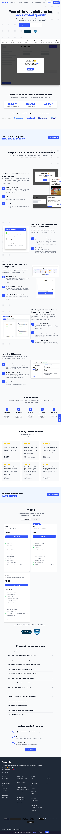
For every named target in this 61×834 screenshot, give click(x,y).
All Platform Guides (21, 797)
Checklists (4, 781)
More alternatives (20, 792)
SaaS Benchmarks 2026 (36, 807)
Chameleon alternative (21, 787)
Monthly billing (26, 519)
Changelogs (4, 788)
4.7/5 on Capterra (30, 436)
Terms (47, 781)
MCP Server (34, 803)
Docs (32, 2)
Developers (38, 2)
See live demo (36, 25)
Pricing (20, 2)
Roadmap (26, 2)
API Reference (34, 800)
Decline (41, 832)
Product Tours (5, 778)
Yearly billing (35, 519)
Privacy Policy (35, 832)
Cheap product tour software (23, 789)
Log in (49, 2)
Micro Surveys (5, 797)
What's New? (34, 783)
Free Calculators (34, 805)
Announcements (5, 792)
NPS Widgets (5, 795)
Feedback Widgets (6, 783)
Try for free (24, 25)
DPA (47, 783)
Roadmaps (4, 785)
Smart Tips (4, 790)
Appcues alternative (21, 782)
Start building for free (53, 494)
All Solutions (19, 802)
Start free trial (17, 536)
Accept (47, 832)
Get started (56, 2)
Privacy (48, 778)
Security (33, 788)
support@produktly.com (32, 624)
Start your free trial (53, 137)
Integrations (4, 800)
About (32, 778)
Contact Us (33, 810)
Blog (44, 2)
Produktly (6, 2)
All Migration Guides (21, 799)
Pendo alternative (20, 784)
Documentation (34, 796)
